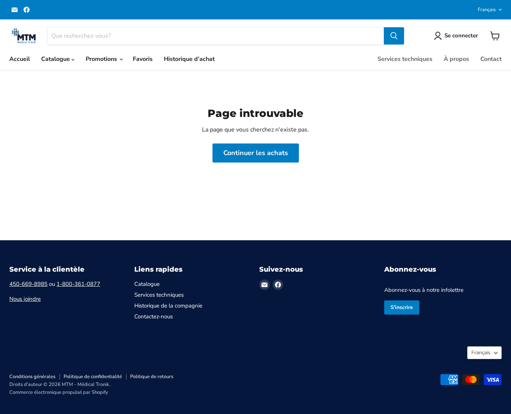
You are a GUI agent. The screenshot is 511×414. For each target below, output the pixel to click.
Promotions (102, 59)
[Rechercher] (394, 35)
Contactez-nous (153, 316)
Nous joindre (25, 299)
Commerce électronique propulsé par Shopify (58, 392)
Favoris (143, 59)
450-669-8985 (28, 284)
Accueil (19, 59)
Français (487, 9)
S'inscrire (402, 307)
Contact (491, 59)
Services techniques (404, 59)
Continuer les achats (255, 152)
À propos (456, 59)
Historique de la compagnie (168, 305)
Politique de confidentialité (93, 376)
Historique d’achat (189, 59)
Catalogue (56, 59)
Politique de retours (151, 376)
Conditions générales (32, 376)
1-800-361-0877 (78, 284)
